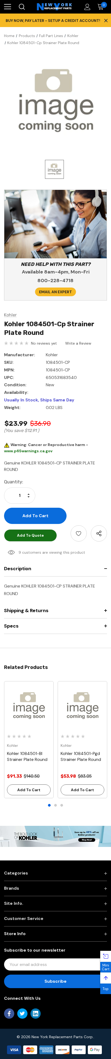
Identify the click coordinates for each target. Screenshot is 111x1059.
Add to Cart (28, 789)
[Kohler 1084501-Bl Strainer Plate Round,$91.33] (29, 706)
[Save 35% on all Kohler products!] (55, 836)
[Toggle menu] (7, 7)
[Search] (21, 7)
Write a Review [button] (78, 343)
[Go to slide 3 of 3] (61, 805)
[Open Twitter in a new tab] (22, 1013)
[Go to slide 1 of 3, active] (49, 805)
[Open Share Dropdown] (99, 533)
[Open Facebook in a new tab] (9, 1013)
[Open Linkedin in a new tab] (35, 1013)
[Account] (86, 7)
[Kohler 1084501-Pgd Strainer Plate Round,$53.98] (82, 706)
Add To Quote (30, 535)
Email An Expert (55, 291)
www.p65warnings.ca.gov (28, 450)
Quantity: (13, 481)
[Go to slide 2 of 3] (55, 805)
